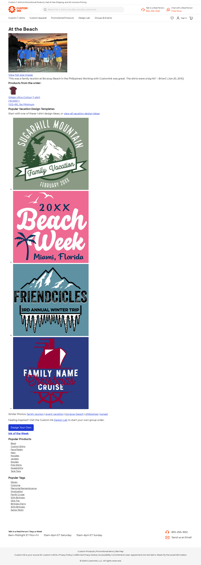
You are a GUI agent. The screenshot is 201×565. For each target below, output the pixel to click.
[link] (17, 9)
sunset (104, 414)
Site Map (119, 551)
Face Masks (17, 449)
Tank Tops (16, 471)
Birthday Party (18, 503)
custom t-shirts (50, 555)
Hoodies (15, 455)
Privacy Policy (65, 555)
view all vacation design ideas (82, 113)
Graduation (17, 491)
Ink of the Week (18, 433)
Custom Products (86, 551)
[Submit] (45, 9)
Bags (13, 443)
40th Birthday (18, 507)
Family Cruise (17, 494)
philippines (91, 414)
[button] (182, 11)
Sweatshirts (17, 468)
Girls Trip (15, 500)
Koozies (15, 462)
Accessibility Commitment (111, 555)
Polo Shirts (16, 465)
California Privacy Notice (85, 555)
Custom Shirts (18, 446)
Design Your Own (21, 427)
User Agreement (134, 555)
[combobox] (83, 9)
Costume (15, 485)
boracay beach (74, 414)
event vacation (54, 414)
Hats (13, 452)
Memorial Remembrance (24, 488)
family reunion (35, 414)
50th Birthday (18, 497)
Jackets (15, 459)
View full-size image (20, 75)
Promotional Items (105, 551)
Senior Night (17, 510)
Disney (14, 482)
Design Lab (60, 420)
